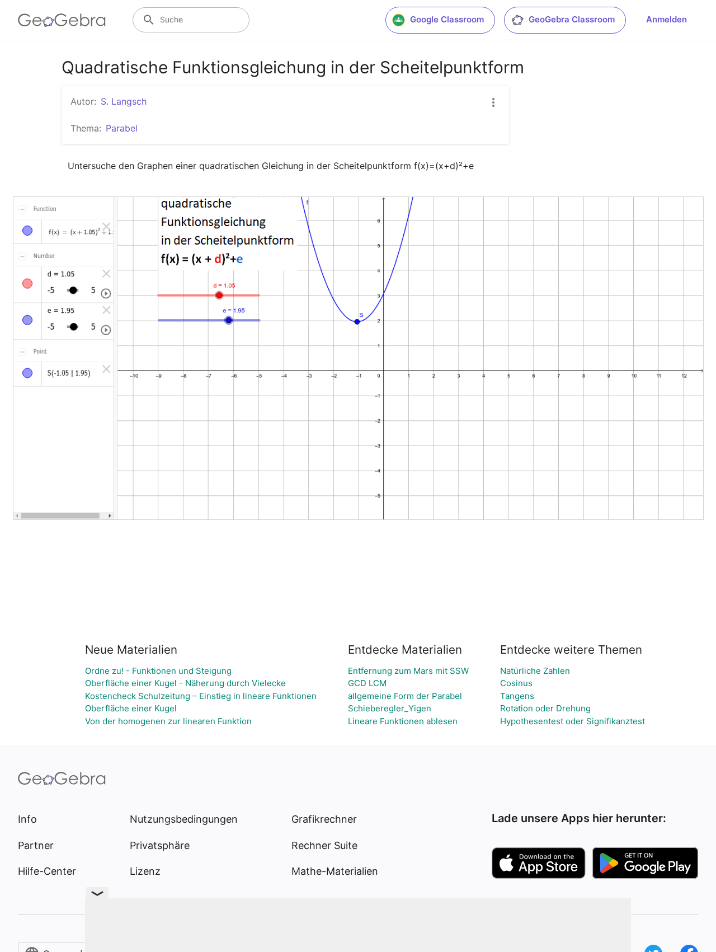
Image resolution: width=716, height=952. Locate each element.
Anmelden (666, 19)
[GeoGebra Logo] (62, 20)
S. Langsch (124, 101)
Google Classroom (447, 19)
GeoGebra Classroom (572, 19)
